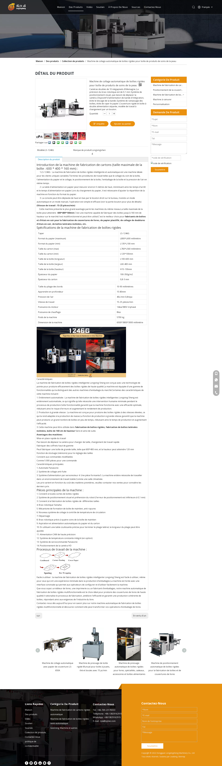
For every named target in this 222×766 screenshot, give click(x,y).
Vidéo (89, 7)
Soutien (100, 7)
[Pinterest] (49, 763)
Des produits (31, 714)
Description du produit (49, 159)
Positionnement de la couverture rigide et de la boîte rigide (170, 90)
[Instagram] (44, 763)
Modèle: (41, 150)
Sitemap (181, 756)
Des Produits (76, 7)
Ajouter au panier (122, 123)
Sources (136, 7)
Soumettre (160, 169)
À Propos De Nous (118, 7)
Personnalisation (161, 104)
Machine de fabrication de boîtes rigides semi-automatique (170, 94)
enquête (100, 123)
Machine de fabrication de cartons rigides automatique (170, 85)
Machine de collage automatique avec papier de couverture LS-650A (57, 667)
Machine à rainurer (162, 99)
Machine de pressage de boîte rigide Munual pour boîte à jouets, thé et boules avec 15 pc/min (93, 667)
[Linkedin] (31, 763)
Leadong (173, 756)
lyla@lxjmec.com (107, 721)
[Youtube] (40, 763)
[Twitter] (35, 763)
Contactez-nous (32, 737)
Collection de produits (35, 732)
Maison (61, 7)
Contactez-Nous (152, 7)
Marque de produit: (82, 150)
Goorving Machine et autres (63, 728)
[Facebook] (26, 763)
